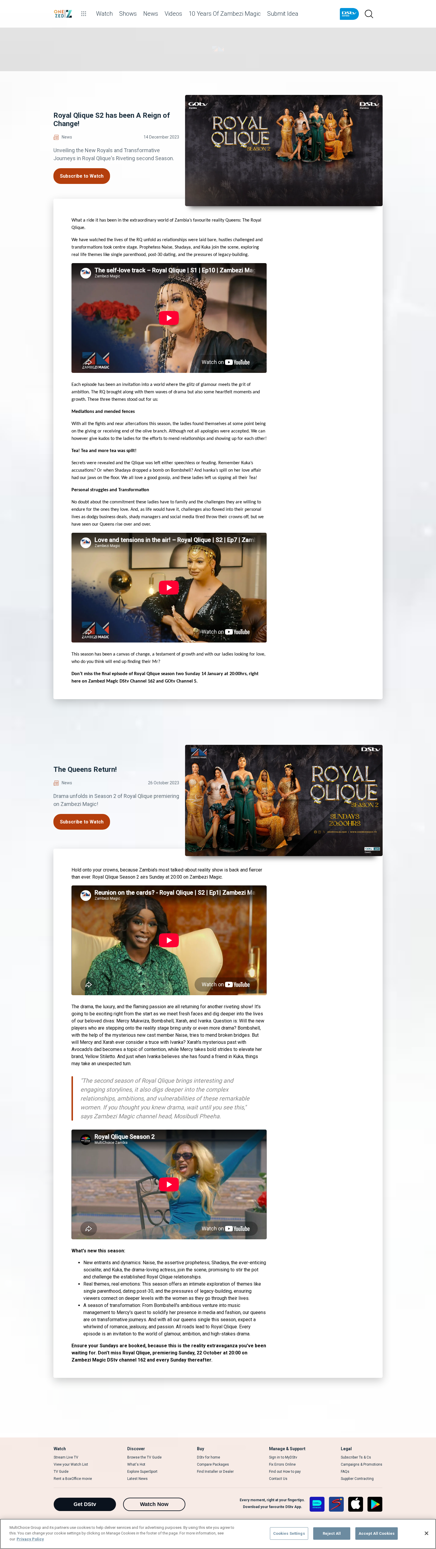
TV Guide (61, 1472)
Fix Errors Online (282, 1464)
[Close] (426, 1533)
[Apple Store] (355, 1504)
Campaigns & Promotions (361, 1464)
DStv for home (208, 1457)
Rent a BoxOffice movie (73, 1479)
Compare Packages (213, 1464)
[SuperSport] (336, 1504)
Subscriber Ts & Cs (356, 1457)
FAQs (345, 1472)
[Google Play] (374, 1504)
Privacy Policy (30, 1539)
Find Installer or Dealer (215, 1472)
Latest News (137, 1479)
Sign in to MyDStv (283, 1457)
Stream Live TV (66, 1457)
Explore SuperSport (142, 1472)
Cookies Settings (289, 1533)
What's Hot (136, 1464)
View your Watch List (71, 1464)
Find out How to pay (285, 1472)
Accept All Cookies (376, 1533)
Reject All (332, 1533)
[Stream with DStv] (317, 1504)
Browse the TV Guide (144, 1457)
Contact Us (278, 1479)
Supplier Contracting (357, 1479)
